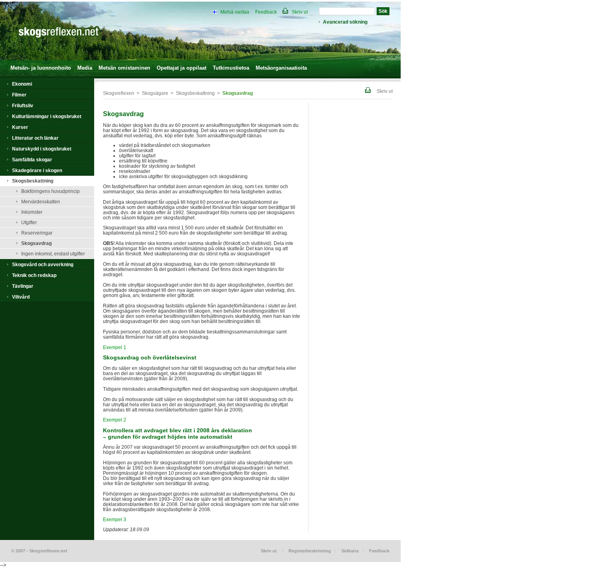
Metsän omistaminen (124, 68)
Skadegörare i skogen (37, 170)
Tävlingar (22, 286)
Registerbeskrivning (309, 550)
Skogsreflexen (118, 93)
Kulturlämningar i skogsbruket (46, 116)
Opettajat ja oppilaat (181, 68)
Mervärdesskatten (40, 201)
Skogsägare (155, 93)
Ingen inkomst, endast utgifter (53, 253)
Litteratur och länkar (35, 137)
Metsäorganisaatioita (281, 68)
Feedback (266, 11)
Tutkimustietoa (231, 68)
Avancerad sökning (345, 21)
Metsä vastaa (234, 11)
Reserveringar (36, 232)
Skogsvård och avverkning (42, 264)
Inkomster (31, 212)
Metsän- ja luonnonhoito (40, 68)
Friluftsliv (22, 105)
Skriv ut (299, 11)
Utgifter (29, 222)
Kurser (20, 127)
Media (84, 68)
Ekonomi (22, 83)
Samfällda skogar (32, 159)
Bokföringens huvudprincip (50, 191)
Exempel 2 (114, 419)
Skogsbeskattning (32, 180)
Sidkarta (350, 550)
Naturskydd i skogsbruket (41, 148)
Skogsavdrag (36, 243)
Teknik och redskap (34, 275)
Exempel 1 (114, 347)
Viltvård (21, 296)
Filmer (19, 94)
